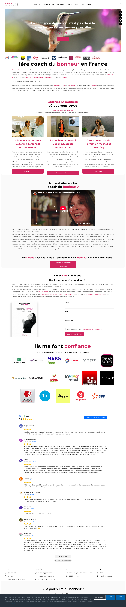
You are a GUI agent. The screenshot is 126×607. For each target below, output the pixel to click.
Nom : (66, 311)
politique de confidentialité (92, 329)
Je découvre (27, 171)
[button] (120, 4)
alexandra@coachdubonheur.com (80, 573)
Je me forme (98, 171)
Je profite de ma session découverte (62, 264)
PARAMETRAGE (99, 597)
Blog (82, 4)
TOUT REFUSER (120, 597)
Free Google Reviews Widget (64, 560)
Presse (76, 4)
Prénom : (67, 302)
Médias (69, 4)
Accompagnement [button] (48, 4)
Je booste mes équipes (63, 173)
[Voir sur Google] (21, 426)
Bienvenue (37, 4)
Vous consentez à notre (84, 329)
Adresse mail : (69, 320)
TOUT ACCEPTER (110, 597)
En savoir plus (12, 604)
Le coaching (38, 569)
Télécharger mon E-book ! (74, 334)
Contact (89, 4)
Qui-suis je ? (61, 4)
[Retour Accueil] (11, 4)
